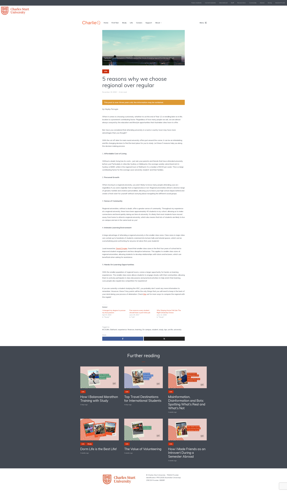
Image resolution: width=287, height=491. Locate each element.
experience (122, 329)
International (223, 3)
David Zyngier (121, 248)
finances (131, 329)
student (155, 329)
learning (138, 329)
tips (165, 329)
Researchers (241, 3)
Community (253, 3)
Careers (139, 23)
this (144, 294)
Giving (270, 3)
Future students (196, 3)
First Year (115, 23)
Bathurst (113, 329)
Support (149, 23)
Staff (232, 3)
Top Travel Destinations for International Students (142, 398)
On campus (146, 329)
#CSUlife (105, 329)
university (178, 329)
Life (131, 23)
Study (124, 23)
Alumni (262, 3)
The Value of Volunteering (142, 449)
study (161, 329)
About (157, 23)
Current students (210, 3)
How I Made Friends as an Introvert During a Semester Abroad (186, 452)
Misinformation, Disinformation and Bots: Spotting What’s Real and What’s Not (186, 402)
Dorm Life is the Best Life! (98, 449)
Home (106, 23)
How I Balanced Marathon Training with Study (99, 398)
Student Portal (280, 3)
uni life (170, 329)
